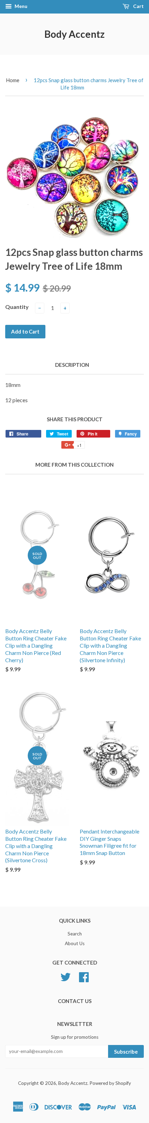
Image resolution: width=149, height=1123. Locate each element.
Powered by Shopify (110, 1083)
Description (72, 365)
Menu (20, 6)
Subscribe (126, 1051)
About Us (75, 943)
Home (12, 80)
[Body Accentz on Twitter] (65, 976)
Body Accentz (74, 34)
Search (75, 933)
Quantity (17, 306)
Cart (138, 6)
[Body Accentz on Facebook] (84, 976)
